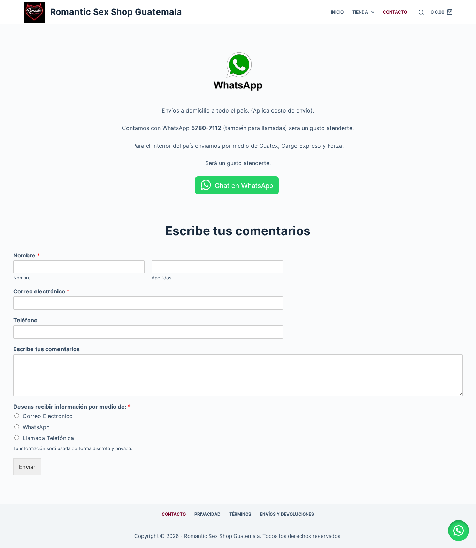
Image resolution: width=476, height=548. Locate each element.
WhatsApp (36, 427)
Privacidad (207, 514)
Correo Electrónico (48, 415)
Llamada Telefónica (48, 437)
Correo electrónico (41, 291)
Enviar (27, 466)
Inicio (337, 12)
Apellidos (161, 277)
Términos (240, 514)
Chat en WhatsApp (244, 185)
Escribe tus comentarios (46, 349)
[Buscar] (421, 12)
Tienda (360, 12)
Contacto (395, 12)
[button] (458, 530)
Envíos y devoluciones (287, 514)
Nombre (26, 255)
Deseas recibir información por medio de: (72, 406)
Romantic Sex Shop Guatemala (116, 12)
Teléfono (25, 320)
